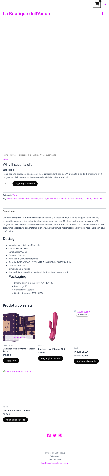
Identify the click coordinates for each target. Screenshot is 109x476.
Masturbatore (63, 198)
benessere (12, 198)
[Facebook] (49, 435)
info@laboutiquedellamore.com (54, 463)
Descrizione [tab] (9, 211)
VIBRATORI (97, 198)
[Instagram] (60, 435)
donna (50, 198)
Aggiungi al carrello (25, 183)
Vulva (35, 155)
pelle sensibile (76, 198)
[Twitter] (55, 435)
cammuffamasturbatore (28, 198)
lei (55, 198)
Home (5, 155)
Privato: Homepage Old (20, 155)
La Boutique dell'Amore (27, 13)
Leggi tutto (11, 360)
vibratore (87, 198)
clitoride (42, 198)
